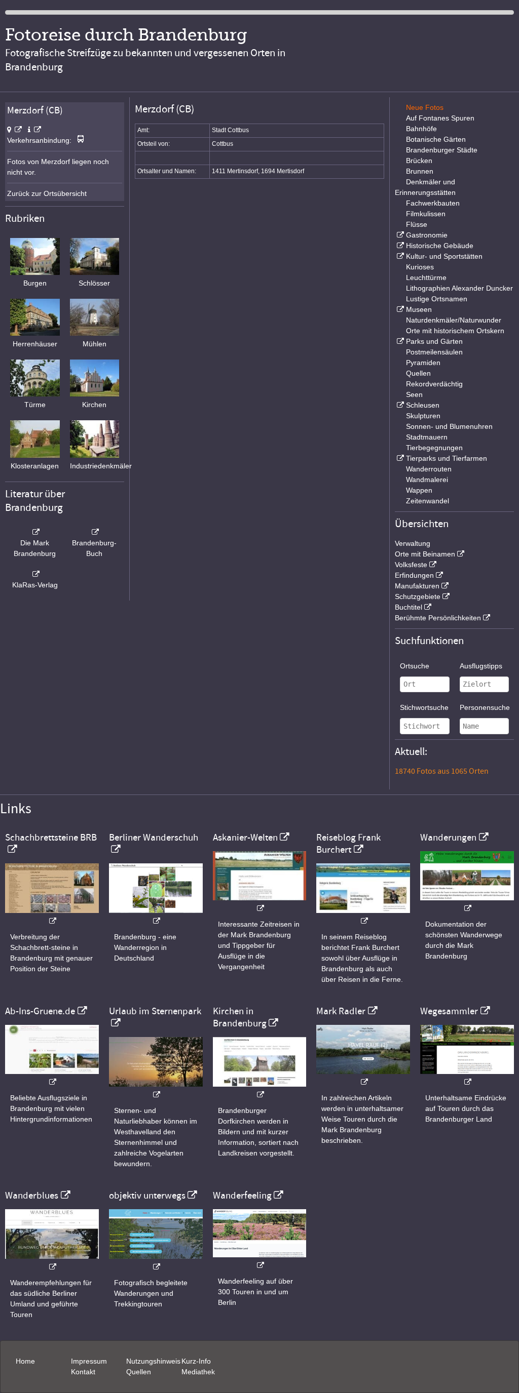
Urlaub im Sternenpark (155, 1011)
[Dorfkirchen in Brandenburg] (260, 1089)
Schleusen (422, 405)
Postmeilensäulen (434, 352)
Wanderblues (31, 1195)
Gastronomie (427, 235)
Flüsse (416, 224)
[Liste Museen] (399, 309)
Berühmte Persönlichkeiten (438, 618)
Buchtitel (408, 607)
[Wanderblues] (52, 1261)
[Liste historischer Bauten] (399, 246)
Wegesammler (449, 1011)
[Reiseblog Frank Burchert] (363, 915)
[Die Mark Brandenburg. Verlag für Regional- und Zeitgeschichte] (35, 532)
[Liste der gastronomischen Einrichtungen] (399, 235)
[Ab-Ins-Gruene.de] (52, 1076)
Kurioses (420, 267)
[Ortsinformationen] (34, 129)
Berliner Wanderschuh (153, 837)
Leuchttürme (426, 277)
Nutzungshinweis (153, 1361)
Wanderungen (448, 837)
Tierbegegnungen (434, 448)
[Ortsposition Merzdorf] (14, 129)
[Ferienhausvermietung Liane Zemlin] (156, 1089)
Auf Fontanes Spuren (440, 118)
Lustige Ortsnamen (436, 299)
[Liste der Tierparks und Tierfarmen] (399, 458)
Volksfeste (411, 565)
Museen (419, 309)
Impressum (89, 1361)
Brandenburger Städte (441, 150)
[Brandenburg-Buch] (94, 532)
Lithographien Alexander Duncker (459, 288)
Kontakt (83, 1372)
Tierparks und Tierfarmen (446, 458)
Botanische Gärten (436, 139)
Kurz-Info (196, 1361)
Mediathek (198, 1372)
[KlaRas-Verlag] (35, 574)
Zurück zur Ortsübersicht (47, 193)
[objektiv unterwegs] (156, 1261)
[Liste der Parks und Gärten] (399, 341)
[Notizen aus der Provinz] (363, 1076)
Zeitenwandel (427, 501)
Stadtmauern (427, 437)
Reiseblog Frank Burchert (348, 843)
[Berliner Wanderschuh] (156, 915)
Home (25, 1361)
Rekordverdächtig (434, 384)
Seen (414, 394)
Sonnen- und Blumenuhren (449, 426)
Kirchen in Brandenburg (240, 1017)
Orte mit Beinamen (425, 554)
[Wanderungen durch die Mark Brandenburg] (467, 903)
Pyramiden (423, 363)
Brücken (419, 160)
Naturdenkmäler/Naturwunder (453, 320)
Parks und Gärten (434, 341)
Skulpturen (423, 416)
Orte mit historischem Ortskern (455, 331)
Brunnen (419, 171)
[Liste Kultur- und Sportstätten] (399, 256)
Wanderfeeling (242, 1195)
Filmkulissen (426, 214)
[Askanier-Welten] (260, 903)
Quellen (418, 373)
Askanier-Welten (245, 837)
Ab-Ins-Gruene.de (40, 1011)
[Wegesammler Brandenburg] (467, 1076)
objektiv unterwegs (147, 1195)
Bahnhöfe (421, 129)
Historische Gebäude (439, 246)
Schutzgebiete (417, 596)
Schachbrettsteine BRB (51, 837)
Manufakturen (417, 586)
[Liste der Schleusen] (399, 405)
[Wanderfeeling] (260, 1260)
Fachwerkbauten (433, 203)
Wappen (419, 490)
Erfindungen (414, 575)
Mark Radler (340, 1011)
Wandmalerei (427, 479)
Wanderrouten (429, 469)
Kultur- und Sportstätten (444, 256)
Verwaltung (412, 543)
